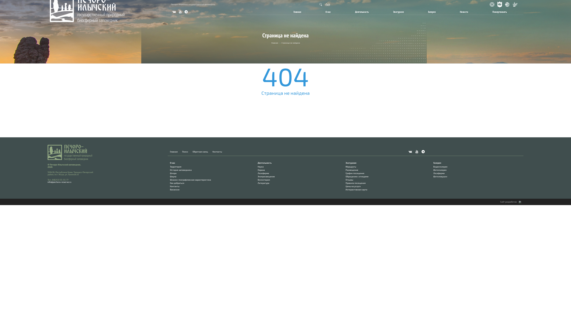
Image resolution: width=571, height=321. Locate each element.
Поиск (185, 152)
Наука (261, 166)
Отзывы (349, 179)
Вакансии (174, 189)
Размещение (352, 170)
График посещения (355, 173)
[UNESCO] (492, 4)
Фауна (173, 176)
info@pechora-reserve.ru (59, 182)
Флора (173, 173)
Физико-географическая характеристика (190, 179)
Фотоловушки (440, 176)
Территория (175, 166)
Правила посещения (356, 183)
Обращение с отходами (357, 176)
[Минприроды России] (507, 4)
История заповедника (181, 170)
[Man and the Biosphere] (515, 4)
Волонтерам (264, 179)
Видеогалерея (440, 166)
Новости (464, 12)
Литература (263, 183)
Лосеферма (263, 173)
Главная (297, 12)
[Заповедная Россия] (499, 4)
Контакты (217, 152)
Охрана (261, 170)
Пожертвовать (499, 12)
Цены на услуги (353, 186)
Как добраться (177, 183)
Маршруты (351, 166)
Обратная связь (200, 152)
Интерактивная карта (356, 189)
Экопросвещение (266, 176)
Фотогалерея (440, 170)
